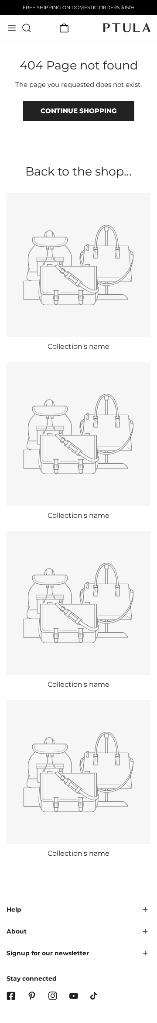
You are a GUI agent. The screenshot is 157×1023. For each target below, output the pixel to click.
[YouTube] (73, 996)
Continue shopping (79, 111)
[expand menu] (12, 28)
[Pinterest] (31, 996)
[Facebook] (10, 996)
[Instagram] (52, 996)
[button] (64, 28)
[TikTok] (94, 996)
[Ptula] (126, 27)
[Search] (26, 28)
